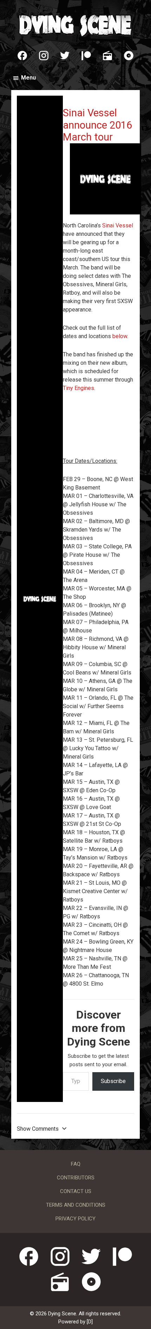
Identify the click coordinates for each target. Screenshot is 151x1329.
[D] (90, 1321)
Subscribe (113, 1081)
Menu (28, 77)
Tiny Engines (78, 388)
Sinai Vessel (117, 225)
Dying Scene (75, 24)
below (119, 336)
